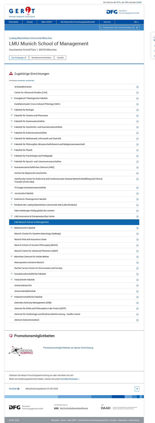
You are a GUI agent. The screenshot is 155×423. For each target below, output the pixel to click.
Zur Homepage (18, 57)
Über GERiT (46, 21)
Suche (30, 21)
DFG (119, 2)
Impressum (122, 420)
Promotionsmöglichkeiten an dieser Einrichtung (68, 347)
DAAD (139, 2)
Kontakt (113, 420)
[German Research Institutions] (22, 11)
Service (107, 21)
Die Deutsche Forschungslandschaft (78, 21)
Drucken (13, 388)
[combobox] (119, 27)
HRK (127, 2)
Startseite (13, 21)
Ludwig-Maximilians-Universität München (30, 38)
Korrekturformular (69, 378)
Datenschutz (134, 420)
